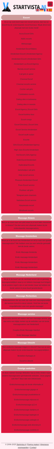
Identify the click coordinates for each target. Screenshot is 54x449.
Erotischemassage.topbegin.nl (26, 415)
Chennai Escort (26, 79)
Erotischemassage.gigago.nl (26, 390)
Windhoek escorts (26, 210)
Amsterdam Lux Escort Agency (26, 64)
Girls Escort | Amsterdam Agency (26, 145)
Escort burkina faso (26, 114)
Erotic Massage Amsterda (26, 252)
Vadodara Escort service (26, 200)
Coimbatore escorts (26, 94)
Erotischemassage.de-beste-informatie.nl (26, 384)
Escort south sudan (26, 135)
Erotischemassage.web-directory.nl (26, 425)
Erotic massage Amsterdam (26, 257)
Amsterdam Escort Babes (26, 49)
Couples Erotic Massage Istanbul (26, 330)
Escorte (26, 140)
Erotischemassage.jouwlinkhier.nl (26, 395)
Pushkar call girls (26, 190)
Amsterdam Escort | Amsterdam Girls (26, 59)
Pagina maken (33, 445)
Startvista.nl (21, 445)
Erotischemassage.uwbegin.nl (26, 420)
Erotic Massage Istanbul (26, 335)
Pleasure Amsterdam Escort (26, 180)
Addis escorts (26, 39)
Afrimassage (26, 44)
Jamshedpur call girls (26, 170)
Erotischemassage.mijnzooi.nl (26, 400)
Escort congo (26, 120)
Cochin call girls (26, 89)
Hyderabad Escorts (26, 165)
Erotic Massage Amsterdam (26, 262)
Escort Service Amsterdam (26, 130)
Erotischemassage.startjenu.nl (26, 410)
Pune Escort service (26, 185)
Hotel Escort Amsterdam (26, 160)
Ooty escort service (26, 175)
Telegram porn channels (26, 195)
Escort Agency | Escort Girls (26, 109)
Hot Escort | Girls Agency (26, 155)
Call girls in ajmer (26, 74)
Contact (33, 447)
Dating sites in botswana (26, 99)
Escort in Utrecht (26, 361)
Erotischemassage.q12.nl (26, 405)
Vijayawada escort (26, 205)
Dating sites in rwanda (26, 104)
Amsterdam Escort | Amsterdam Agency (26, 54)
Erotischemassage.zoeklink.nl (26, 430)
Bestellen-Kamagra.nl (26, 356)
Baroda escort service (26, 69)
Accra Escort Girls (26, 34)
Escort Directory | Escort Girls (26, 125)
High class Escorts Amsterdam (26, 150)
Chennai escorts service (26, 84)
